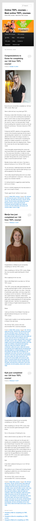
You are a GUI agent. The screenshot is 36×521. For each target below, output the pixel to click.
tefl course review (18, 497)
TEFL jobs (7, 41)
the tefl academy (15, 364)
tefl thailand (19, 502)
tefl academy (8, 351)
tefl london (11, 500)
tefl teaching (24, 500)
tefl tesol (14, 502)
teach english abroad (17, 348)
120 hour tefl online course (11, 333)
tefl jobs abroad (25, 361)
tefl (10, 206)
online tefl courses (24, 347)
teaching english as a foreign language (14, 350)
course (15, 202)
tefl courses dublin (13, 358)
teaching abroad (27, 348)
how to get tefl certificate (11, 491)
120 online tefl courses (16, 199)
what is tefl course (21, 503)
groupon (24, 342)
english (28, 341)
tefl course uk (12, 499)
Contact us (20, 41)
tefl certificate (22, 351)
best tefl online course (23, 339)
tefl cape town (15, 351)
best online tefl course (17, 336)
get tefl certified (15, 204)
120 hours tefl (20, 198)
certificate (19, 341)
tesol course (8, 503)
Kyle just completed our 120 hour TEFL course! (13, 375)
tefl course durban (25, 354)
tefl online (7, 362)
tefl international (13, 361)
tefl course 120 (20, 353)
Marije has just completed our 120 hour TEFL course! (13, 217)
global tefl (18, 342)
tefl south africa (14, 362)
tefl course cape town (15, 354)
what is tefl (22, 364)
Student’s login (16, 44)
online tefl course (15, 347)
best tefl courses (9, 202)
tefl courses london (22, 359)
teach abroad (8, 348)
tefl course (13, 353)
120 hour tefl (17, 331)
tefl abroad (23, 494)
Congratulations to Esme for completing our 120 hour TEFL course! (14, 59)
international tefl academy (21, 344)
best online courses (24, 334)
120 (25, 196)
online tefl (7, 345)
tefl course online (9, 356)
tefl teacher (21, 362)
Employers (7, 44)
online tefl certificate (15, 345)
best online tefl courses (23, 201)
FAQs (13, 37)
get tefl (19, 202)
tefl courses (23, 206)
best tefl (11, 337)
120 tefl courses (13, 201)
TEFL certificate (20, 37)
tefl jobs (19, 361)
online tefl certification (15, 492)
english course (8, 342)
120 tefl (24, 199)
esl (26, 489)
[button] (18, 86)
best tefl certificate (18, 337)
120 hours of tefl (22, 333)
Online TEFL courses (10, 34)
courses (18, 489)
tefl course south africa (19, 356)
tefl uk (24, 502)
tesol (25, 362)
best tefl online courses (19, 488)
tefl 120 (28, 350)
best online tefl (8, 336)
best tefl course (14, 486)
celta (15, 341)
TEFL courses (21, 34)
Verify (13, 41)
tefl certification (15, 206)
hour (20, 204)
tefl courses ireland (12, 359)
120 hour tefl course (12, 198)
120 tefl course (18, 483)
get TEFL (7, 37)
